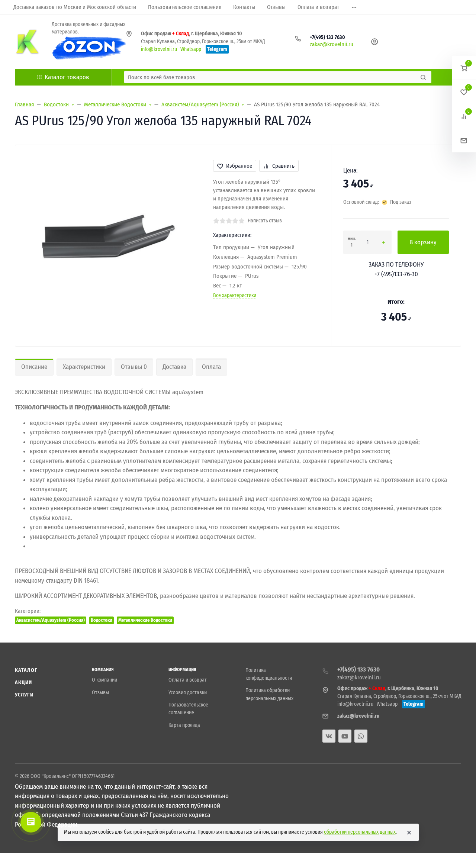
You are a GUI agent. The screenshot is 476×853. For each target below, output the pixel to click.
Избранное (239, 165)
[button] (464, 68)
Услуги (24, 695)
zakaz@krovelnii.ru (331, 44)
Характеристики (84, 367)
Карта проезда (184, 725)
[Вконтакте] (328, 736)
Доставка (174, 367)
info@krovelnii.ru (159, 49)
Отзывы (100, 692)
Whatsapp (190, 49)
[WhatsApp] (360, 736)
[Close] (409, 832)
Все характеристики (234, 295)
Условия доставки (187, 692)
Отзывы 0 (134, 367)
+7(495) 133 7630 (327, 37)
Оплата (211, 367)
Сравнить (283, 165)
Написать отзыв (265, 221)
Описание (34, 367)
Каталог (26, 670)
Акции (23, 682)
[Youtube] (344, 736)
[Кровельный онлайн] (27, 42)
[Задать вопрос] (464, 140)
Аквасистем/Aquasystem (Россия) (50, 620)
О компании (104, 680)
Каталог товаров (67, 77)
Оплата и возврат (187, 680)
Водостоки (101, 620)
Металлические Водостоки (145, 620)
